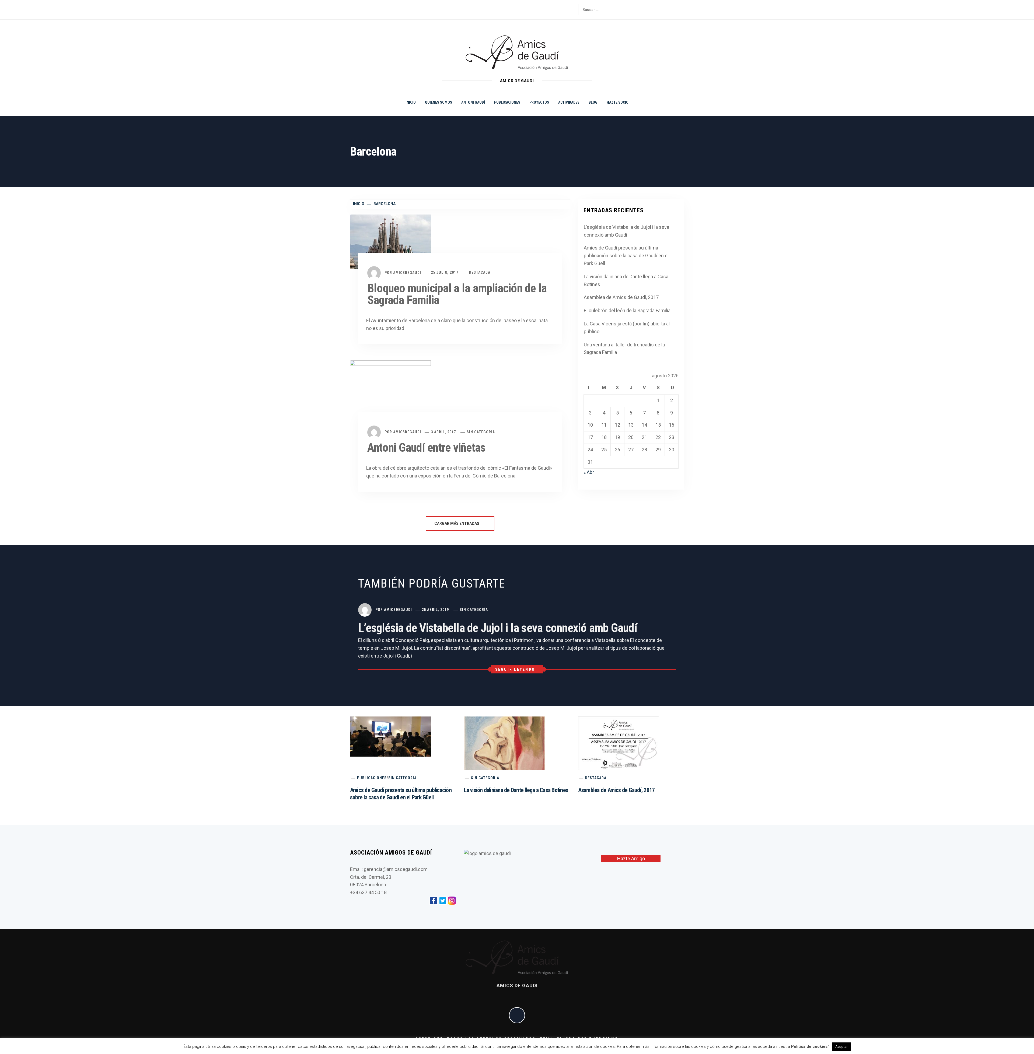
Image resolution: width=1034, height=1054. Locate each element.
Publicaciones (507, 102)
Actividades (568, 102)
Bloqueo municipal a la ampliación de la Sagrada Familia (457, 294)
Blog (593, 102)
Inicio (411, 102)
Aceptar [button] (841, 1047)
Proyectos (539, 102)
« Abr (589, 472)
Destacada (479, 272)
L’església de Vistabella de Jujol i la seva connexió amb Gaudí (626, 231)
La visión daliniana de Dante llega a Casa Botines (626, 280)
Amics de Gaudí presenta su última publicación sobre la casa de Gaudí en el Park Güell (626, 255)
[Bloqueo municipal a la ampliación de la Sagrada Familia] (390, 241)
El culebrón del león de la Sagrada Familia (627, 310)
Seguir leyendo (515, 669)
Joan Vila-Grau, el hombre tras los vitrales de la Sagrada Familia (239, 1037)
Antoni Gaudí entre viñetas (426, 448)
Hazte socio (617, 102)
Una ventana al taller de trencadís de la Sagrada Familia (624, 348)
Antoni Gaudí (473, 102)
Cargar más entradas (457, 523)
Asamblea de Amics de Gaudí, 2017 (621, 297)
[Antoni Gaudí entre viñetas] (390, 394)
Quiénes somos (438, 102)
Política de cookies (809, 1046)
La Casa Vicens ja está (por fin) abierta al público (627, 327)
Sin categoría (481, 432)
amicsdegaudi (407, 272)
